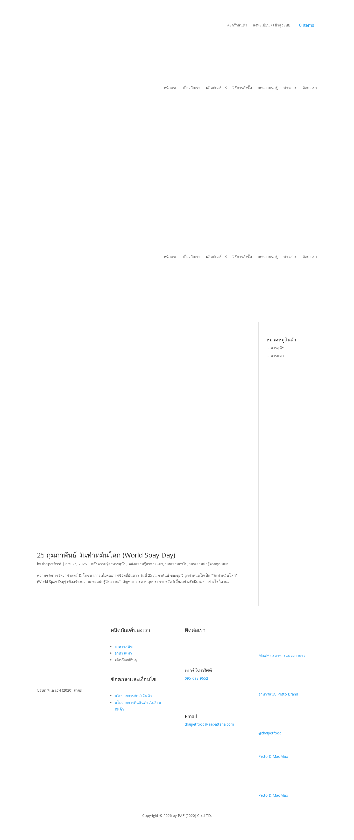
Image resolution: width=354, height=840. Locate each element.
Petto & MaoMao (273, 756)
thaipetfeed (51, 563)
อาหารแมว (275, 355)
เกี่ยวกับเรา (191, 87)
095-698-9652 (196, 678)
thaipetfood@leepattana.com (209, 724)
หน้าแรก (170, 87)
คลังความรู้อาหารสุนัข (108, 563)
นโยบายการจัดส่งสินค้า (133, 695)
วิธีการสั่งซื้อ (242, 87)
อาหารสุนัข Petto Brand (278, 694)
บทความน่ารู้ (268, 87)
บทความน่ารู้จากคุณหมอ (208, 563)
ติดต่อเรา (309, 87)
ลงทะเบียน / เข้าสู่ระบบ (271, 25)
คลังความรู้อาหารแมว (146, 563)
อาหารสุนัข (275, 347)
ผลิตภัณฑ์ (214, 87)
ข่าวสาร (290, 87)
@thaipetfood (269, 733)
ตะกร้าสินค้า (237, 25)
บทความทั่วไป (176, 563)
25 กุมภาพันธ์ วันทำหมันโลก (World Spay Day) (106, 555)
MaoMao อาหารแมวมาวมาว (281, 655)
